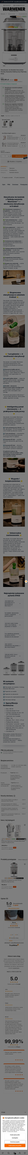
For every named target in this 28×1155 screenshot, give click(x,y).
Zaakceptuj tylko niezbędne (15, 1136)
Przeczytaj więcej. (12, 1131)
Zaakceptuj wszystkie (15, 1145)
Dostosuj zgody (14, 1142)
